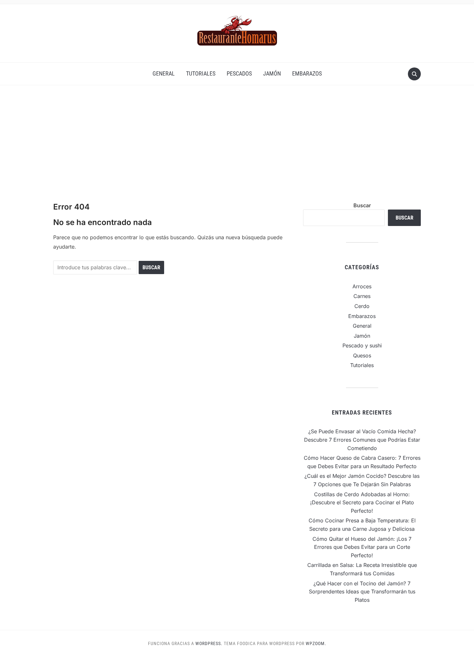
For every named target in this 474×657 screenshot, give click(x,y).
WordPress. (208, 643)
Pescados (239, 73)
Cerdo (362, 306)
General (164, 73)
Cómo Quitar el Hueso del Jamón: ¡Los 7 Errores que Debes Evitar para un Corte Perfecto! (361, 547)
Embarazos (307, 73)
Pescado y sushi (362, 345)
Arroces (361, 286)
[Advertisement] (237, 143)
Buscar (362, 205)
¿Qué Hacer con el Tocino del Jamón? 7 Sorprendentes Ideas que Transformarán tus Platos (362, 591)
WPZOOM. (316, 643)
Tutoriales (200, 73)
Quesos (362, 355)
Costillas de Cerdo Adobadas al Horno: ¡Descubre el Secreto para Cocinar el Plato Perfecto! (362, 502)
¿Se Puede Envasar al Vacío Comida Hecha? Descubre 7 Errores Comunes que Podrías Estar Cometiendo (362, 439)
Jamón (272, 73)
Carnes (361, 296)
